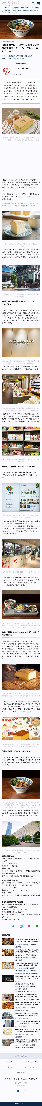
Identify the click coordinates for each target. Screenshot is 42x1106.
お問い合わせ (21, 1072)
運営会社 (10, 1067)
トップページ (6, 8)
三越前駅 (15, 8)
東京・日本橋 (34, 8)
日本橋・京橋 (24, 8)
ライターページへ (18, 74)
